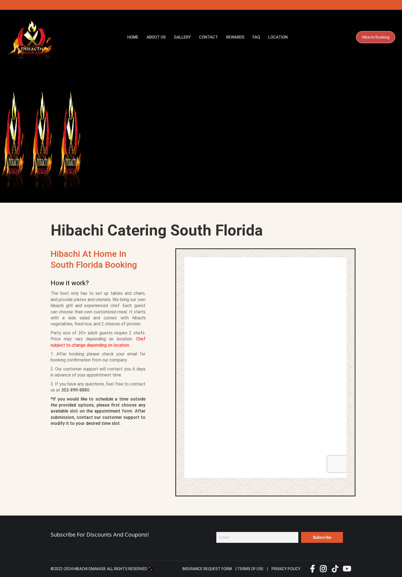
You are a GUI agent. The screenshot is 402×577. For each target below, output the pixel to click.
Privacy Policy (286, 569)
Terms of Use (250, 569)
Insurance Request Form (207, 569)
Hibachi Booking (375, 37)
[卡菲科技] (150, 569)
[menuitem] (132, 37)
